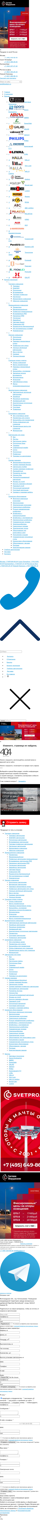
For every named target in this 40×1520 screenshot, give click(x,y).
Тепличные (17, 318)
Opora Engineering (15, 1058)
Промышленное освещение (18, 304)
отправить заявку (18, 1402)
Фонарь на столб (19, 481)
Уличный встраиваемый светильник (21, 995)
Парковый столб (18, 486)
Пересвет (20, 266)
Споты (15, 449)
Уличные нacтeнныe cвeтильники (20, 348)
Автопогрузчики (18, 503)
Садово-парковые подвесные (23, 469)
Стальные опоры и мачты (17, 359)
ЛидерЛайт (20, 123)
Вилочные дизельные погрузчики (20, 499)
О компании (8, 94)
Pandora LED (21, 247)
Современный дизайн (20, 447)
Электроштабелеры (20, 524)
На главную (11, 674)
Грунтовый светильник (20, 490)
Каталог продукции (10, 279)
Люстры (15, 439)
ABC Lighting (21, 208)
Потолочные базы (19, 443)
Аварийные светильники (17, 867)
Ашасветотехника (15, 232)
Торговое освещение (16, 283)
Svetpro (19, 179)
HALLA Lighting (14, 1079)
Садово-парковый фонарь (22, 464)
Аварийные (17, 320)
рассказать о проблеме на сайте (20, 1400)
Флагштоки (16, 379)
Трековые (16, 286)
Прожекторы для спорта (21, 418)
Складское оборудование (17, 495)
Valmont (19, 135)
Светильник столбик (20, 467)
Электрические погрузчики (22, 505)
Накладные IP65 (18, 316)
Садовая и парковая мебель (23, 492)
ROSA (19, 202)
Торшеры (16, 445)
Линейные (16, 396)
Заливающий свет (19, 401)
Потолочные (17, 290)
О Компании (11, 659)
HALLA (19, 160)
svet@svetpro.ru (5, 84)
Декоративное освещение (22, 299)
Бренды (7, 96)
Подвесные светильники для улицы (21, 889)
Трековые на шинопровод (22, 456)
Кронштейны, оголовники (21, 371)
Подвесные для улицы (20, 345)
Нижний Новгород (25, 566)
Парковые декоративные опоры (20, 886)
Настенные (17, 296)
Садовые (16, 354)
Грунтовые (16, 407)
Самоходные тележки (20, 526)
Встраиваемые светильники (18, 842)
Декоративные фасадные (22, 462)
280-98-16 (10, 76)
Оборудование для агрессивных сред (19, 531)
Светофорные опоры (20, 381)
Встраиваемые (18, 292)
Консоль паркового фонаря (22, 484)
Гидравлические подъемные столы (21, 1042)
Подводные (17, 409)
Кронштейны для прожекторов (23, 420)
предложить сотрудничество (12, 1398)
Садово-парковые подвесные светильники (24, 986)
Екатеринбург (15, 564)
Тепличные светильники (17, 865)
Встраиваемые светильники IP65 (20, 861)
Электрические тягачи (20, 528)
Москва (9, 561)
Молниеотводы (18, 377)
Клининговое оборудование (22, 541)
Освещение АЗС (18, 324)
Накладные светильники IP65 (19, 863)
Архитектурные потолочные (22, 403)
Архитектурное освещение (18, 389)
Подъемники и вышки (20, 535)
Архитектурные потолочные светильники (23, 931)
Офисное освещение (20, 301)
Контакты (7, 554)
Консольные (17, 337)
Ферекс (19, 196)
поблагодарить (32, 1402)
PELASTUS (20, 214)
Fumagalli (20, 260)
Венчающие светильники (17, 884)
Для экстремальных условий (23, 328)
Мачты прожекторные (20, 364)
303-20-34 (10, 72)
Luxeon (19, 191)
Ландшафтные (18, 471)
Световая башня (18, 322)
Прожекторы (17, 307)
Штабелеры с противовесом (23, 518)
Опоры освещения (19, 362)
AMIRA (19, 117)
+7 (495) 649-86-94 (6, 1251)
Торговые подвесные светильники (21, 844)
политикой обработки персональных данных (26, 1326)
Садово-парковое (15, 459)
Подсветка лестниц (19, 473)
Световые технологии (16, 1056)
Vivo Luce (20, 166)
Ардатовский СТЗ (15, 1071)
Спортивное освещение (17, 412)
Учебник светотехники (12, 549)
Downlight (16, 288)
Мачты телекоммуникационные (21, 385)
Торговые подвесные (20, 294)
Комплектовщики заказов (21, 547)
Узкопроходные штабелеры (22, 520)
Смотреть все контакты (8, 78)
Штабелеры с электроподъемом (19, 514)
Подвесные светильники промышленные (23, 859)
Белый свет (21, 185)
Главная (7, 92)
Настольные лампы (19, 441)
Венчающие (17, 339)
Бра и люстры (18, 352)
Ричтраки (16, 545)
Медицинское (17, 430)
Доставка (7, 552)
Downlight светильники (17, 838)
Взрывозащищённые (20, 309)
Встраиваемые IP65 (20, 313)
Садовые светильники (16, 895)
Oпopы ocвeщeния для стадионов (21, 948)
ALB (18, 225)
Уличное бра (17, 475)
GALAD (19, 129)
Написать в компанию (26, 1243)
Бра (14, 437)
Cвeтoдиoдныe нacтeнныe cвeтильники (22, 923)
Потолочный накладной (21, 488)
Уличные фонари (19, 356)
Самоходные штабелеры (21, 507)
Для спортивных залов (20, 415)
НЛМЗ (19, 219)
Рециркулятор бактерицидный (23, 326)
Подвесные (17, 454)
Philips (18, 140)
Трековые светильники (17, 835)
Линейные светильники (17, 925)
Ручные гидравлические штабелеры (21, 1020)
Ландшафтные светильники (18, 988)
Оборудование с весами (21, 543)
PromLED (20, 272)
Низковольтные (18, 330)
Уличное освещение (16, 334)
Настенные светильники (17, 846)
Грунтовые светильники (17, 935)
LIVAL (18, 154)
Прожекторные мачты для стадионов (22, 950)
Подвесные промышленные (22, 311)
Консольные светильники (18, 882)
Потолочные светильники (18, 840)
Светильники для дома (17, 434)
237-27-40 (10, 66)
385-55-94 (10, 62)
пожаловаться (5, 1402)
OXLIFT (19, 277)
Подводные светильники (17, 937)
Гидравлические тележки (21, 522)
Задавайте (22, 781)
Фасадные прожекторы (21, 398)
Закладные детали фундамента (19, 374)
